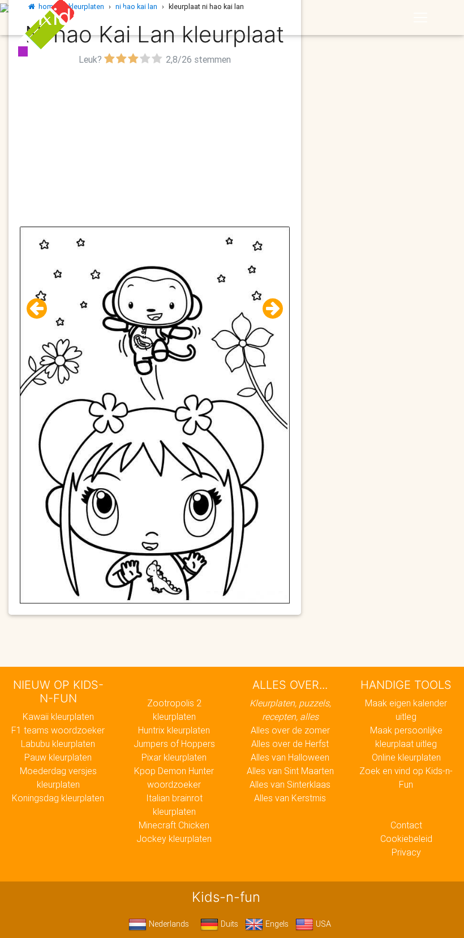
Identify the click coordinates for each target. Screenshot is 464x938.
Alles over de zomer (290, 730)
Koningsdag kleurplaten (58, 798)
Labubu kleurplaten (58, 743)
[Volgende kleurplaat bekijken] (268, 309)
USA (322, 924)
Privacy (406, 852)
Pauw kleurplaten (58, 757)
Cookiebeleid (406, 838)
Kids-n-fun (94, 17)
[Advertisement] (155, 147)
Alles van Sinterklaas (290, 784)
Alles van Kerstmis (290, 798)
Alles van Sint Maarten (290, 770)
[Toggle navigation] (420, 17)
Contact (406, 825)
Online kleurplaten (406, 757)
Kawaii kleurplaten (58, 716)
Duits (228, 924)
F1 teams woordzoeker (58, 730)
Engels (276, 924)
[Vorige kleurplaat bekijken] (41, 309)
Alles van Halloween (290, 757)
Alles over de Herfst (290, 743)
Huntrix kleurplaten (174, 730)
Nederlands (168, 924)
